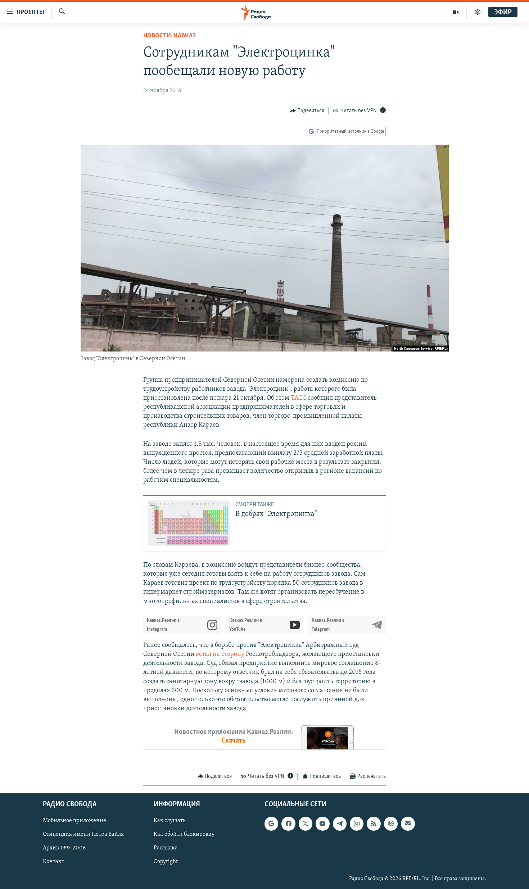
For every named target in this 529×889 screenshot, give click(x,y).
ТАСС (299, 398)
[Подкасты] (391, 823)
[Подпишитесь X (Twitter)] (305, 823)
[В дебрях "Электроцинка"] (189, 523)
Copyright (166, 862)
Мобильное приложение (74, 821)
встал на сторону (220, 654)
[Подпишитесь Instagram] (356, 823)
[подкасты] (477, 12)
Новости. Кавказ (169, 36)
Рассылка (166, 848)
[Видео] (456, 12)
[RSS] (373, 823)
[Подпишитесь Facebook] (288, 823)
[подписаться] (408, 823)
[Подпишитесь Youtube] (322, 823)
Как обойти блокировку (184, 834)
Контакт (53, 862)
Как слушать (169, 821)
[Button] (307, 110)
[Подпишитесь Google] (271, 823)
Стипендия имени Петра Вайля (83, 834)
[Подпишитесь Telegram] (340, 823)
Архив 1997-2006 (64, 848)
